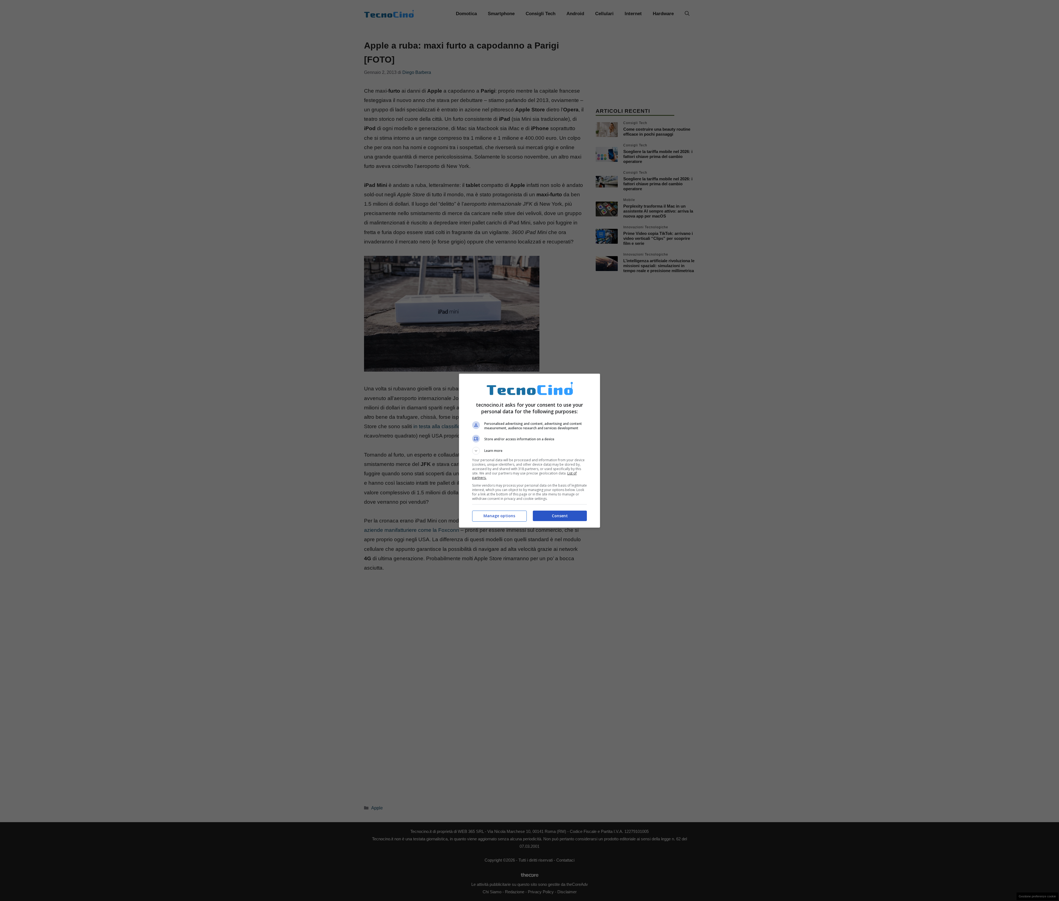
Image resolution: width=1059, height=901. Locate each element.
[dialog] (529, 451)
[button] (529, 451)
